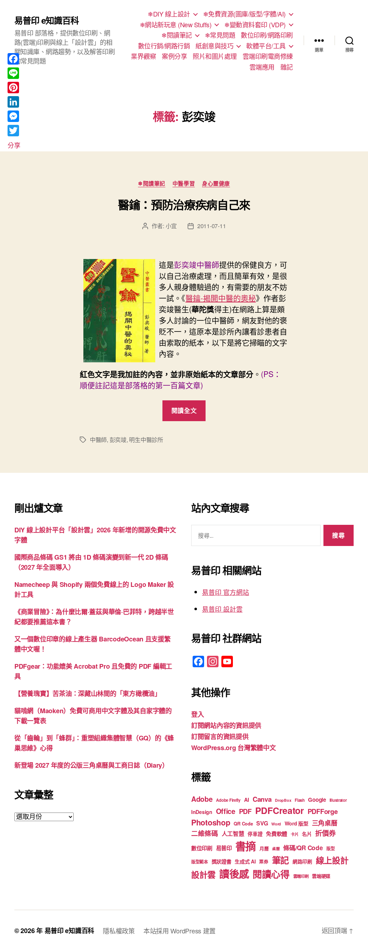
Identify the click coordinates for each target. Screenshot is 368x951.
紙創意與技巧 (214, 46)
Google (317, 800)
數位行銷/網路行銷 (164, 46)
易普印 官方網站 (225, 592)
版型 (330, 849)
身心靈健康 (216, 183)
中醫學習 (183, 183)
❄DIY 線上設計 (169, 14)
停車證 (255, 833)
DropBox (283, 800)
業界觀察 (143, 56)
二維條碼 (204, 833)
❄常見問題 (220, 35)
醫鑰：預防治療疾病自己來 (184, 204)
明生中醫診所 (146, 440)
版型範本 (199, 862)
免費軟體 (276, 834)
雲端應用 (262, 67)
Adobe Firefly (228, 800)
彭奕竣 (118, 440)
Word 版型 (296, 823)
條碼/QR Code (303, 847)
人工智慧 (233, 833)
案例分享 (174, 56)
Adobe (202, 799)
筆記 (280, 860)
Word (276, 824)
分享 (14, 145)
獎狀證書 (221, 861)
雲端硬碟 (321, 875)
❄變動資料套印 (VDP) (255, 25)
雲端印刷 (301, 876)
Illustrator (338, 800)
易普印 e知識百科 (46, 20)
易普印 (224, 848)
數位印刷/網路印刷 (267, 35)
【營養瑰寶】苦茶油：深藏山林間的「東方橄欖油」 (87, 693)
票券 (263, 861)
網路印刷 (302, 861)
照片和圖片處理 (215, 56)
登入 (197, 714)
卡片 (294, 834)
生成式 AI (245, 861)
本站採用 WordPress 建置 (179, 930)
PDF (245, 811)
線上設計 (332, 860)
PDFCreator (279, 810)
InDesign (201, 811)
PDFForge (323, 811)
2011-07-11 (211, 226)
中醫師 (98, 440)
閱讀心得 (271, 874)
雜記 (286, 67)
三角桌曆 (324, 823)
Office (225, 811)
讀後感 (234, 873)
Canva (262, 799)
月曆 (263, 848)
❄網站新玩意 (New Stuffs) (176, 25)
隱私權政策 (119, 930)
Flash (300, 800)
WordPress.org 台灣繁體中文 (233, 747)
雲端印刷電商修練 (268, 56)
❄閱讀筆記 (176, 35)
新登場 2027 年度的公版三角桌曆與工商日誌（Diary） (91, 765)
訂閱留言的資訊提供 (220, 736)
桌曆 (276, 848)
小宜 (171, 226)
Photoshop (210, 822)
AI (246, 799)
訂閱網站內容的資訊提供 (226, 725)
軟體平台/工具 (266, 46)
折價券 (325, 833)
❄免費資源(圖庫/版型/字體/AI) (244, 14)
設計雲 (203, 874)
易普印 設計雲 (222, 608)
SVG (262, 823)
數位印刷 (201, 848)
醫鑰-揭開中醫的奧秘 (220, 297)
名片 (307, 833)
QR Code (243, 823)
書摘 (245, 845)
